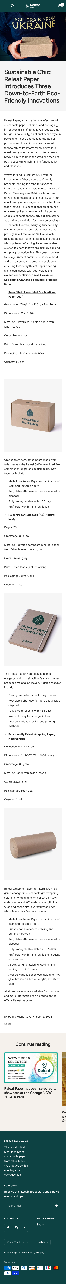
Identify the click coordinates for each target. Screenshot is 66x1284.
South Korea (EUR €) (18, 1242)
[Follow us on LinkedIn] (24, 1228)
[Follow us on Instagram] (16, 1228)
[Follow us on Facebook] (8, 1228)
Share (8, 1023)
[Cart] (60, 5)
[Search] (12, 5)
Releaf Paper (12, 120)
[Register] (56, 1205)
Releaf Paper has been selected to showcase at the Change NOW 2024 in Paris (30, 1092)
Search (41, 1224)
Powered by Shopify (33, 1252)
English (41, 1242)
